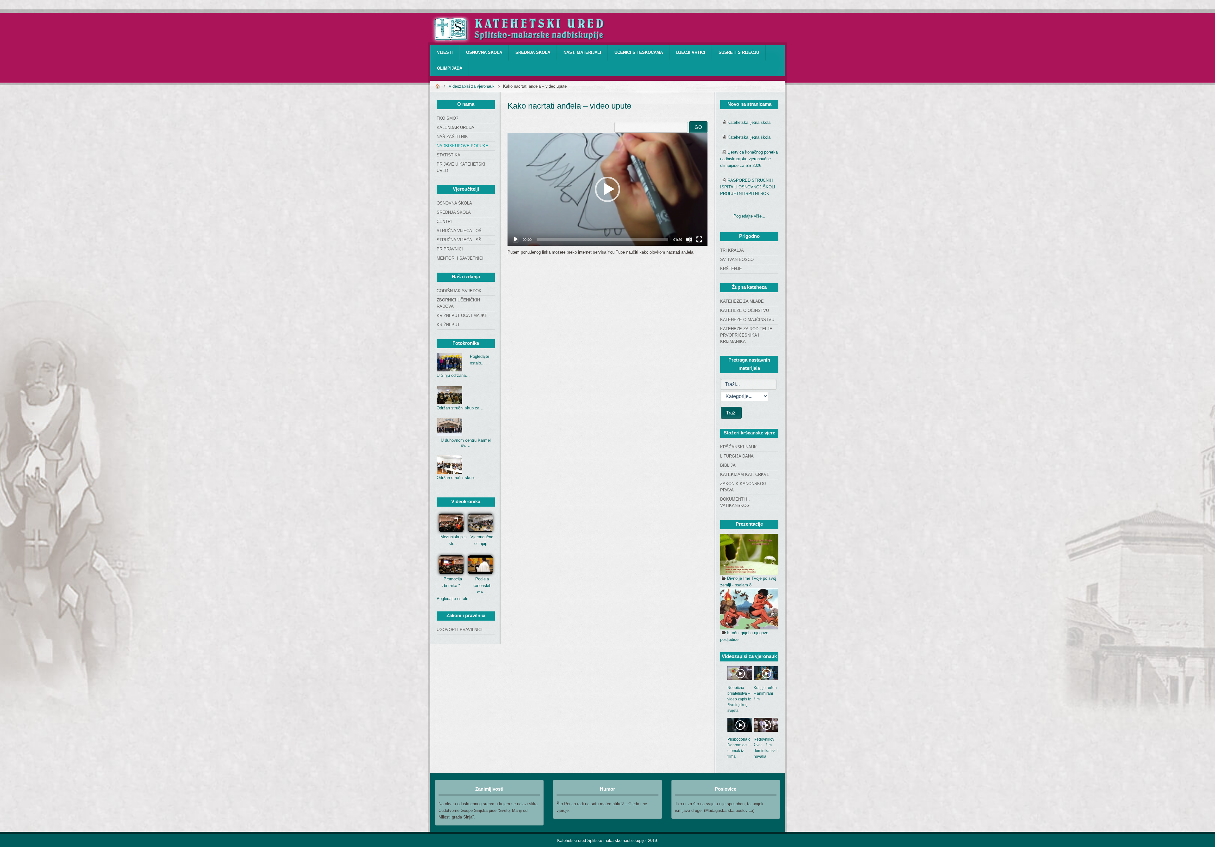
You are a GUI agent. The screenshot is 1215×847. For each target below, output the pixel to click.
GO (698, 127)
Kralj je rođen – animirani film (765, 693)
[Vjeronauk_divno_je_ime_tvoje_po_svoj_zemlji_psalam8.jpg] (749, 554)
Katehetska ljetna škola (748, 122)
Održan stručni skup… (457, 477)
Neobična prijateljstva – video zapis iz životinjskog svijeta (739, 699)
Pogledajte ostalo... (454, 598)
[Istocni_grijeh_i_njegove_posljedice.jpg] (749, 608)
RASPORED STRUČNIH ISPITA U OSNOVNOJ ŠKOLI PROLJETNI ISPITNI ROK (747, 187)
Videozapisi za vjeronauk (472, 86)
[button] (607, 189)
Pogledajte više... (749, 216)
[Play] (516, 239)
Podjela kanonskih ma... (482, 586)
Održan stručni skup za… (460, 408)
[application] (607, 189)
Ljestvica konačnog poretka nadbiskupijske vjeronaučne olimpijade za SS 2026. (749, 159)
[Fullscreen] (699, 239)
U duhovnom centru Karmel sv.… (466, 443)
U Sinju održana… (453, 375)
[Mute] (689, 239)
